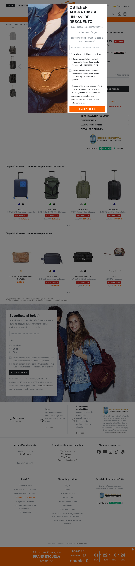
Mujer (88, 53)
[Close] (101, 9)
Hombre (77, 53)
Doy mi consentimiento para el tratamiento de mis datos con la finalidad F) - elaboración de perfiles (86, 75)
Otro (99, 53)
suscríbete (87, 109)
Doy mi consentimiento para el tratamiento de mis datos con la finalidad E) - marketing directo (86, 62)
